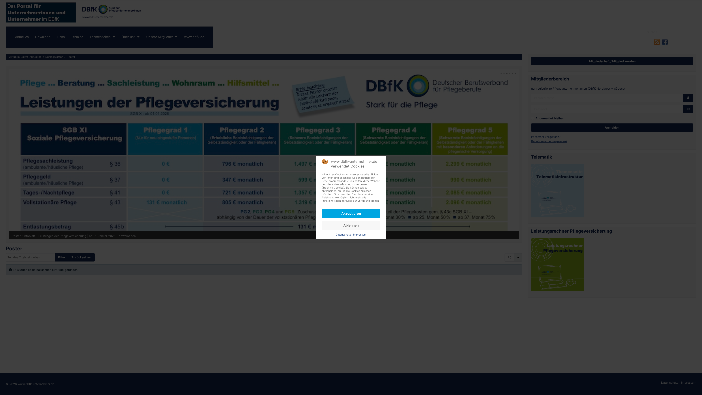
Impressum (359, 234)
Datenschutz (343, 234)
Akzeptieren (351, 213)
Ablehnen (351, 225)
